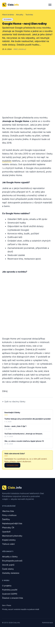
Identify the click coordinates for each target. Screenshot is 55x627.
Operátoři (6, 532)
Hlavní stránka (8, 15)
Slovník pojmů (8, 565)
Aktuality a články (10, 556)
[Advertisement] (27, 83)
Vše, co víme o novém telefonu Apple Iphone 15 (24, 441)
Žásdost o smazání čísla (12, 598)
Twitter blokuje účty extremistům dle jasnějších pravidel (27, 419)
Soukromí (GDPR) (9, 594)
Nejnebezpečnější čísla (12, 523)
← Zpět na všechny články (13, 401)
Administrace (47, 622)
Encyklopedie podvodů (12, 561)
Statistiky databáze (10, 573)
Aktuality (19, 15)
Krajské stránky (9, 540)
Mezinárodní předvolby (12, 536)
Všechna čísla (8, 511)
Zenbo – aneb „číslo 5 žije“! (15, 426)
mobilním (6, 160)
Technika (29, 15)
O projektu (6, 585)
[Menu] (50, 5)
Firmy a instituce (9, 515)
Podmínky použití (9, 590)
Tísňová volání (8, 544)
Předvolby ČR (8, 527)
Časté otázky (8, 569)
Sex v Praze (6, 605)
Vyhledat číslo (12, 465)
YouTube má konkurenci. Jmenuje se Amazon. (23, 434)
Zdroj (4, 391)
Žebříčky (6, 519)
